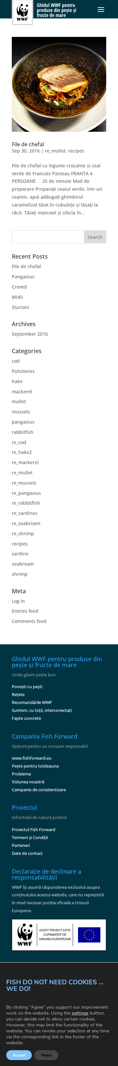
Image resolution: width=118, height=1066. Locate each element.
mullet (19, 401)
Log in (18, 601)
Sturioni (20, 307)
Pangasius (23, 276)
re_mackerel (25, 462)
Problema (21, 774)
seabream (23, 564)
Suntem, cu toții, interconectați (42, 710)
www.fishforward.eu (31, 758)
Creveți (19, 287)
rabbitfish (22, 432)
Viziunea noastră (28, 782)
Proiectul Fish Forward (33, 829)
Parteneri (21, 845)
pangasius (23, 422)
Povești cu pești (27, 686)
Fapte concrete (26, 718)
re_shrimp (23, 533)
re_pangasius (26, 493)
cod (16, 361)
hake (17, 381)
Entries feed (25, 611)
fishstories (23, 371)
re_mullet (55, 151)
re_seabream (26, 523)
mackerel (22, 391)
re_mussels (24, 483)
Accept (19, 1055)
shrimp (20, 574)
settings (80, 1013)
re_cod (19, 442)
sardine (20, 553)
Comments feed (29, 621)
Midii (17, 297)
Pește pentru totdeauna (35, 766)
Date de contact (27, 853)
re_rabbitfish (26, 503)
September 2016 (30, 334)
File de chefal (28, 144)
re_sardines (24, 513)
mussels (21, 411)
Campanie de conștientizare (39, 790)
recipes (76, 151)
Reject (46, 1055)
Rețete (18, 694)
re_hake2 (22, 452)
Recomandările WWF (32, 702)
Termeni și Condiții (30, 837)
